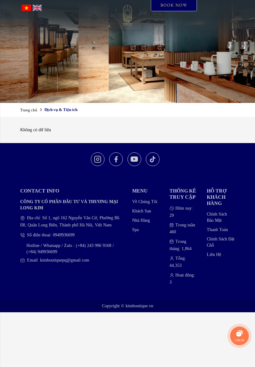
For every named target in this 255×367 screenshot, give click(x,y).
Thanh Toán (217, 229)
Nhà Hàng (141, 220)
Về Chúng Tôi (144, 201)
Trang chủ (28, 110)
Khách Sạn (141, 211)
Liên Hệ (214, 254)
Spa (135, 229)
